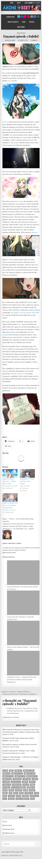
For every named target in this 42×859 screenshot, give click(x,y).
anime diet (18, 771)
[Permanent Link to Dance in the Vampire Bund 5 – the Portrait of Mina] (23, 645)
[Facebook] (22, 16)
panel (4, 796)
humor (11, 790)
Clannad (34, 779)
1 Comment (34, 40)
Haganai (12, 526)
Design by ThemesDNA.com (11, 855)
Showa (4, 349)
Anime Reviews (21, 33)
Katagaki (5, 335)
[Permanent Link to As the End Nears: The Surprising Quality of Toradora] (23, 584)
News (24, 22)
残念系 (31, 529)
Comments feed (8, 829)
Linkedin (5, 521)
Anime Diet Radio (29, 771)
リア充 (13, 529)
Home (11, 3)
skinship (11, 799)
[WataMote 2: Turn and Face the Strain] (27, 473)
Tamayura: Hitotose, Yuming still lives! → (16, 692)
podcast (11, 796)
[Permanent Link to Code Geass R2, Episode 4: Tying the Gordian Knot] (23, 614)
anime (11, 771)
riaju (31, 526)
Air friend (12, 524)
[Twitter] (18, 16)
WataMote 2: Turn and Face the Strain (27, 481)
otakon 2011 (29, 793)
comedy (24, 782)
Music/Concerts (13, 22)
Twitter (11, 519)
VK (29, 519)
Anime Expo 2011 (20, 776)
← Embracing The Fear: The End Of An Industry (18, 694)
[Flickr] (25, 16)
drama (32, 785)
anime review (7, 779)
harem (5, 790)
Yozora (5, 122)
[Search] (31, 16)
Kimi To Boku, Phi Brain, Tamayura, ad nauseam (9, 505)
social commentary (22, 799)
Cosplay (25, 785)
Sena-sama (19, 201)
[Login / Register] (38, 16)
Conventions (10, 17)
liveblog (32, 790)
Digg (31, 519)
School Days (34, 796)
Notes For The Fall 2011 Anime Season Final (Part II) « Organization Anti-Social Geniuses (22, 711)
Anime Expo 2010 (8, 776)
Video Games (21, 27)
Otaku (36, 793)
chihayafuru (17, 779)
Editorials (6, 787)
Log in (4, 821)
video (32, 799)
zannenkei (6, 529)
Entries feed (7, 825)
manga (5, 793)
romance (25, 796)
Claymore (6, 782)
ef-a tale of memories (18, 787)
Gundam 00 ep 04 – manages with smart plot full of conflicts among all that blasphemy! (22, 679)
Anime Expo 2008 (29, 773)
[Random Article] (35, 16)
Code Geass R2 (15, 782)
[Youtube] (28, 16)
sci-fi (4, 799)
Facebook (19, 519)
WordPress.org (8, 833)
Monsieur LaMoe (10, 40)
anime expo (6, 773)
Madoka (5, 371)
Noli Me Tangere (17, 374)
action (5, 771)
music (16, 793)
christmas (26, 779)
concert (32, 782)
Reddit (25, 519)
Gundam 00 (30, 787)
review (18, 796)
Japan (25, 790)
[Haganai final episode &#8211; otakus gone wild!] (10, 473)
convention (6, 785)
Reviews (31, 22)
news (21, 793)
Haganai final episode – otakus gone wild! (9, 481)
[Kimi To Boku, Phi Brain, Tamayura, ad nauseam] (10, 497)
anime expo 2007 (17, 773)
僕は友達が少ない (22, 529)
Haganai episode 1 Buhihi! (21, 36)
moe (10, 793)
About (19, 3)
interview (19, 790)
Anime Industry (32, 776)
